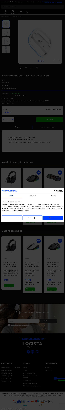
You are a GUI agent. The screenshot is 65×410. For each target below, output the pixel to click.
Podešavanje (31, 218)
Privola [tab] (11, 195)
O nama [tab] (53, 195)
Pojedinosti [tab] (32, 195)
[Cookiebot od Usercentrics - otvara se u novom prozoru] (55, 191)
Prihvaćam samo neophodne (11, 218)
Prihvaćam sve (53, 218)
